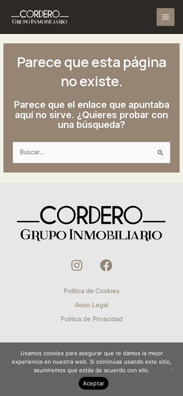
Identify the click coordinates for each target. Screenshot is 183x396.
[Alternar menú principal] (165, 17)
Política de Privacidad (91, 319)
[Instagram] (77, 265)
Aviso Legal (91, 305)
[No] (172, 369)
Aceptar (94, 383)
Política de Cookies (91, 291)
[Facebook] (106, 265)
